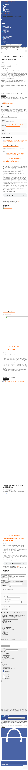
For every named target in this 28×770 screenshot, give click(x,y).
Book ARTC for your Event (9, 668)
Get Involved (6, 31)
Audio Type (6, 201)
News (4, 32)
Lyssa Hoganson (16, 126)
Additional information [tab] (8, 103)
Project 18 (13, 722)
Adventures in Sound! (10, 97)
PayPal (7, 591)
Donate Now (3, 585)
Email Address (5, 601)
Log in (23, 722)
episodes (2, 99)
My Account (6, 715)
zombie (23, 99)
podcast (17, 99)
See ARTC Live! (7, 38)
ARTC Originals (19, 97)
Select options (10, 148)
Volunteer (5, 622)
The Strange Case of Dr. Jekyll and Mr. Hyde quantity (14, 567)
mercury (9, 99)
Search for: (3, 44)
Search (20, 44)
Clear (18, 201)
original (13, 99)
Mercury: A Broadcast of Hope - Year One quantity (11, 93)
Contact (5, 664)
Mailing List (5, 42)
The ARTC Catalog (7, 27)
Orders (4, 633)
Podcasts (5, 29)
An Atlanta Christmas (10, 161)
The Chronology (6, 655)
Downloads (5, 634)
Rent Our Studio (6, 667)
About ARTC (6, 26)
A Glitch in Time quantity (8, 377)
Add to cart (3, 96)
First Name (4, 596)
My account (5, 632)
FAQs (4, 659)
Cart (4, 631)
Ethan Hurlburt (9, 126)
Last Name (4, 599)
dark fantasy (22, 98)
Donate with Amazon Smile (9, 617)
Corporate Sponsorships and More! (10, 619)
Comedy (25, 97)
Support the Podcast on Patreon (14, 615)
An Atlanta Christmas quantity (9, 202)
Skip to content (12, 1)
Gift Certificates (6, 628)
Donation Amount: (5, 584)
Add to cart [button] (8, 314)
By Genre (6, 47)
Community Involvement (8, 658)
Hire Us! (5, 620)
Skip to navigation (4, 1)
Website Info (18, 722)
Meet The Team (6, 656)
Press (4, 665)
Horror (8, 98)
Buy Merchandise (7, 621)
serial (21, 99)
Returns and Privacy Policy (9, 629)
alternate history (16, 98)
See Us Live (6, 30)
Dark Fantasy (12, 47)
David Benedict (15, 124)
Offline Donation (9, 589)
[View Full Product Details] (15, 158)
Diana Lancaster (23, 124)
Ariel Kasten (9, 124)
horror (6, 99)
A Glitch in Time (9, 349)
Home (2, 47)
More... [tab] (4, 102)
